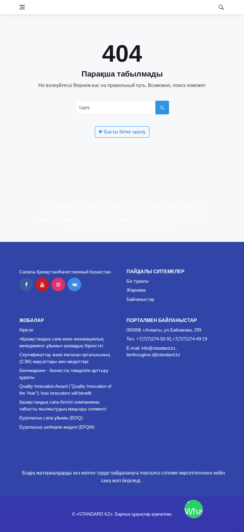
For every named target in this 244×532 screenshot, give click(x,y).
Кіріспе (26, 329)
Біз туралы (137, 281)
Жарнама (136, 290)
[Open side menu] (22, 7)
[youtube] (42, 284)
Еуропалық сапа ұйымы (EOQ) (51, 417)
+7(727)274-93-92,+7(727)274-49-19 (171, 338)
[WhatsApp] (193, 509)
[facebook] (26, 284)
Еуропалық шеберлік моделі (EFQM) (57, 427)
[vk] (74, 284)
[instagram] (58, 284)
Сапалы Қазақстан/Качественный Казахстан (65, 271)
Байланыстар (140, 299)
